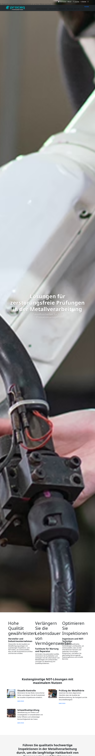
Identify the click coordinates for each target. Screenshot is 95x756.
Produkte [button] (61, 9)
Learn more (20, 701)
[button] (88, 1)
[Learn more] (11, 693)
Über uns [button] (77, 9)
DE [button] (70, 1)
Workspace (63, 1)
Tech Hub (70, 9)
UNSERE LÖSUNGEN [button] (41, 9)
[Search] (82, 8)
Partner (84, 1)
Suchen (77, 1)
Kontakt (86, 6)
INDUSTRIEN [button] (53, 9)
